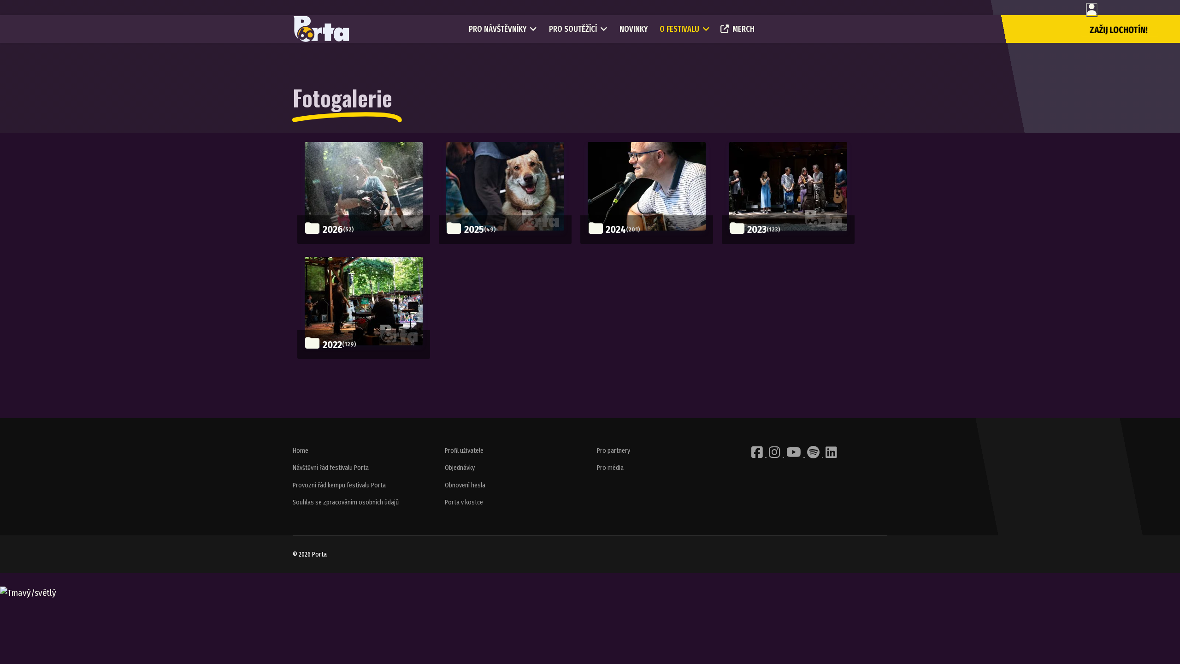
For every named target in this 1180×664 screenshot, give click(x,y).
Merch (743, 29)
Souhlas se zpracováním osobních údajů (346, 502)
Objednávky (460, 468)
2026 (333, 229)
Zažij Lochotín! (1119, 30)
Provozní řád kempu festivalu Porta (339, 485)
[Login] (1091, 10)
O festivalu (679, 29)
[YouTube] (794, 455)
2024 (616, 229)
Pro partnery (613, 451)
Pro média (610, 468)
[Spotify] (814, 455)
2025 (474, 229)
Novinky (634, 29)
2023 (757, 229)
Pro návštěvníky (497, 29)
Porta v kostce (464, 502)
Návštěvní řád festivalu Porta (331, 468)
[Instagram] (775, 455)
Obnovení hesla (465, 485)
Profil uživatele (464, 451)
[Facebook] (758, 455)
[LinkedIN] (831, 455)
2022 (332, 344)
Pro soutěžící (573, 29)
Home (300, 451)
